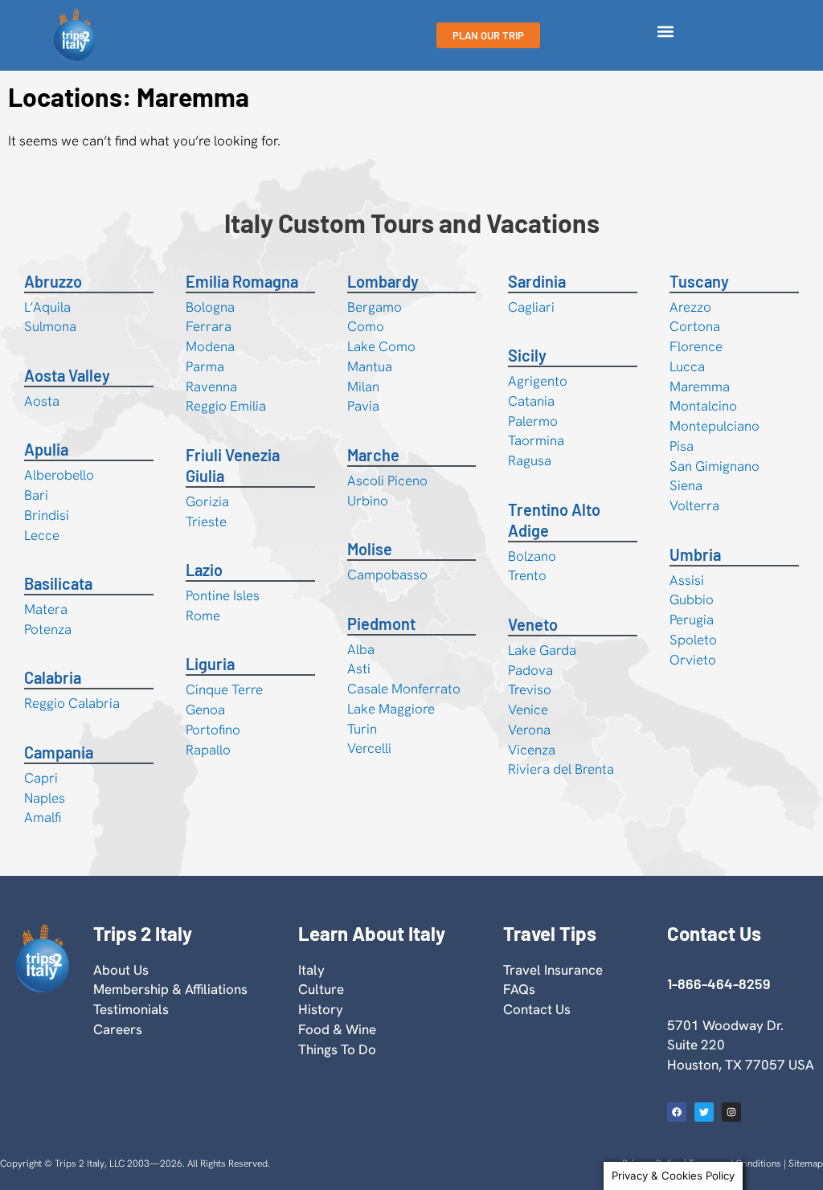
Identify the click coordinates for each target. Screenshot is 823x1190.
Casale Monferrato (404, 688)
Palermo (533, 421)
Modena (210, 346)
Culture (321, 989)
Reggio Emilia (226, 406)
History (320, 1009)
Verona (529, 729)
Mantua (369, 366)
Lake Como (381, 346)
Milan (363, 386)
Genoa (205, 709)
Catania (531, 401)
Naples (44, 798)
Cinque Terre (224, 689)
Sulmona (50, 326)
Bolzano (532, 556)
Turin (362, 729)
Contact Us (537, 1009)
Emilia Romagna (242, 281)
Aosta (41, 401)
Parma (205, 366)
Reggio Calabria (72, 703)
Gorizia (207, 501)
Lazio (204, 569)
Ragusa (529, 460)
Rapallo (208, 750)
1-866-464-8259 (718, 983)
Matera (46, 609)
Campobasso (387, 574)
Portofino (213, 729)
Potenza (48, 629)
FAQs (519, 989)
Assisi (686, 580)
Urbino (367, 500)
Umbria (695, 554)
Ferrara (208, 326)
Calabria (52, 677)
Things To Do (337, 1049)
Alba (361, 649)
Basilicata (58, 583)
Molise (369, 548)
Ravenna (211, 386)
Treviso (529, 689)
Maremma (699, 386)
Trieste (206, 521)
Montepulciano (714, 426)
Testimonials (131, 1009)
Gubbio (691, 599)
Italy (311, 970)
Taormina (536, 440)
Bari (36, 495)
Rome (203, 615)
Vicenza (531, 750)
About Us (121, 970)
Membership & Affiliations (170, 989)
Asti (359, 668)
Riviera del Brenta (561, 769)
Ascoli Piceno (387, 480)
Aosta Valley (67, 375)
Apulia (46, 449)
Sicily (527, 355)
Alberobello (59, 475)
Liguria (210, 663)
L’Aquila (47, 307)
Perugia (691, 619)
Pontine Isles (223, 595)
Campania (58, 752)
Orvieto (692, 660)
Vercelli (369, 748)
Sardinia (537, 281)
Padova (530, 670)
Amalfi (42, 817)
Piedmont (381, 623)
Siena (685, 485)
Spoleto (693, 639)
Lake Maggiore (391, 709)
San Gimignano (714, 466)
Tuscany (699, 281)
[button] (665, 31)
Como (365, 326)
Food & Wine (337, 1029)
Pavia (363, 406)
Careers (117, 1029)
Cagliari (531, 307)
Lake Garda (542, 650)
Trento (527, 575)
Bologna (210, 307)
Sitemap (805, 1163)
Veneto (533, 624)
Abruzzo (53, 281)
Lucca (687, 366)
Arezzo (690, 307)
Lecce (41, 535)
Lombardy (383, 281)
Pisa (681, 446)
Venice (528, 709)
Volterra (694, 505)
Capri (41, 778)
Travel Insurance (553, 970)
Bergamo (374, 307)
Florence (696, 346)
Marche (373, 454)
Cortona (694, 326)
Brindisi (46, 515)
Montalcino (703, 406)
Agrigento (537, 381)
